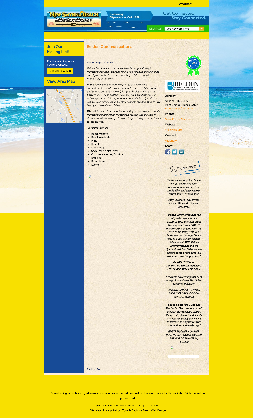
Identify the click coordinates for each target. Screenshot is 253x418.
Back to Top (94, 369)
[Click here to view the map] (64, 122)
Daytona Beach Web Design (148, 410)
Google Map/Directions (179, 108)
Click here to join (60, 70)
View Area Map (61, 81)
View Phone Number (178, 119)
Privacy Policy (111, 410)
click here (171, 140)
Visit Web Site (173, 130)
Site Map (95, 410)
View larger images (100, 62)
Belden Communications (120, 405)
